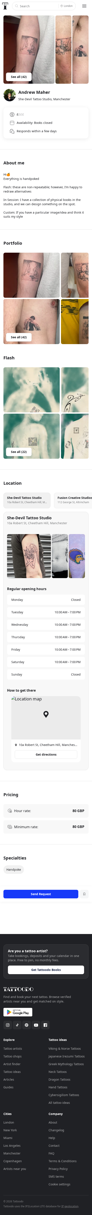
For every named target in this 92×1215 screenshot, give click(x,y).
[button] (31, 275)
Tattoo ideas (12, 1072)
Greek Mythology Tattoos (66, 1064)
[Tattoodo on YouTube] (36, 1025)
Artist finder (12, 1064)
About (53, 1122)
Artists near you (14, 1169)
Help (52, 1138)
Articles (8, 1079)
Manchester (12, 1153)
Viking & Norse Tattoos (65, 1048)
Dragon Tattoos (59, 1079)
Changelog (56, 1130)
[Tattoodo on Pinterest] (26, 1025)
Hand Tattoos (58, 1087)
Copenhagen (12, 1161)
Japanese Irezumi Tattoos (67, 1056)
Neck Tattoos (58, 1072)
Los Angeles (12, 1146)
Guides (8, 1087)
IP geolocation (69, 1206)
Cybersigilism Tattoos (64, 1095)
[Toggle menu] (84, 6)
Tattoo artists (12, 1048)
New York (10, 1130)
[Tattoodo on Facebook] (45, 1025)
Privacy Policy (58, 1169)
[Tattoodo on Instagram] (7, 1025)
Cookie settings (59, 1184)
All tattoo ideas (59, 1103)
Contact (54, 1146)
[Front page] (5, 6)
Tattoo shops (12, 1056)
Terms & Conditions (63, 1161)
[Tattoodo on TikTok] (17, 1025)
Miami (7, 1138)
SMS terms (56, 1176)
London (8, 1122)
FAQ (51, 1153)
